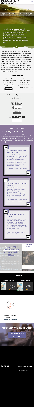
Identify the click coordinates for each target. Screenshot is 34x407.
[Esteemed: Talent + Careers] (17, 117)
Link (2, 366)
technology (13, 57)
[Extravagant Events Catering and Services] (17, 112)
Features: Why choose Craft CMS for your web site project (11, 248)
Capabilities (28, 258)
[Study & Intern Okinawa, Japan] (17, 103)
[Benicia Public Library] (17, 98)
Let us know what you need (17, 334)
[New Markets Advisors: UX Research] (17, 121)
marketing (4, 57)
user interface (15, 67)
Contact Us (8, 88)
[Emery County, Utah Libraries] (17, 108)
